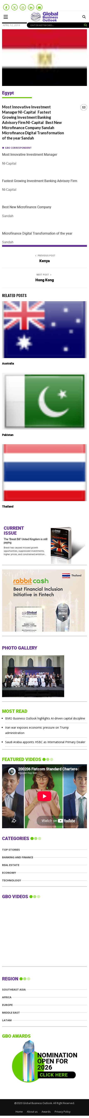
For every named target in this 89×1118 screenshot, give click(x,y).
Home (19, 1111)
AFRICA (6, 997)
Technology (11, 880)
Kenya (44, 261)
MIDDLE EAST (11, 1012)
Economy (9, 873)
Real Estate (10, 865)
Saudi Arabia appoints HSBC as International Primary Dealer (45, 742)
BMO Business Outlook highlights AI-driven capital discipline (45, 718)
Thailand (7, 506)
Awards (46, 1111)
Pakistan (7, 435)
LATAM (7, 1020)
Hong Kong (44, 280)
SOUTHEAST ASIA (14, 989)
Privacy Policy (62, 1111)
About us (32, 1111)
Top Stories (11, 849)
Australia (8, 363)
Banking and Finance (17, 857)
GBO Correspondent (18, 147)
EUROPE (7, 1005)
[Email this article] (84, 107)
